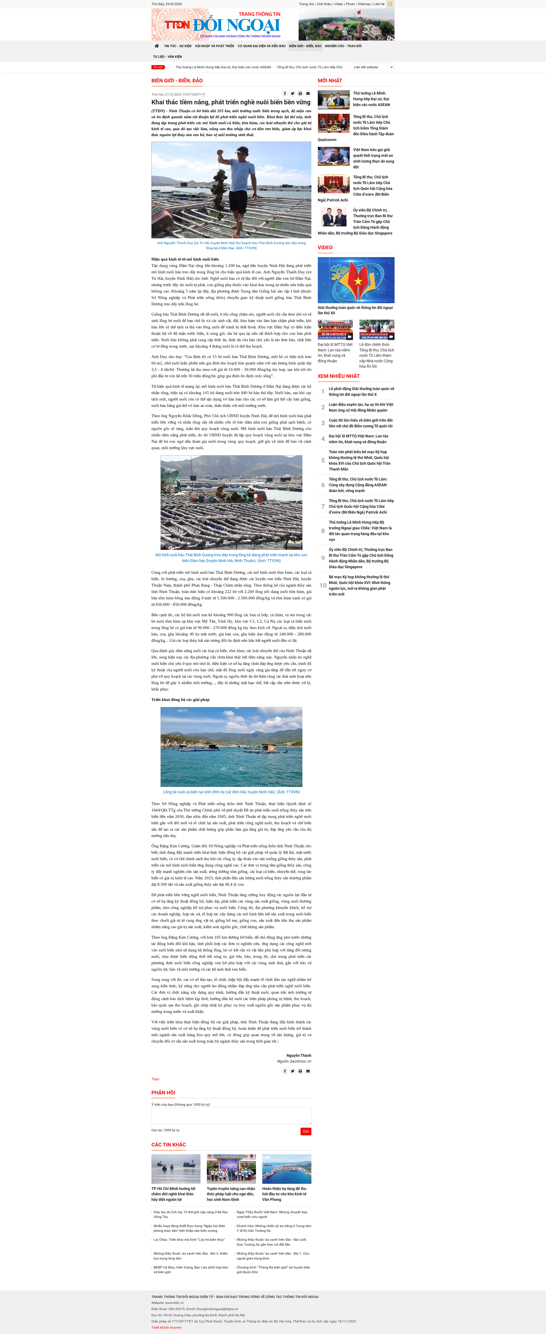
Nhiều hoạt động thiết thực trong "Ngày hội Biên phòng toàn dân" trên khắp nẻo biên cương (189, 1228)
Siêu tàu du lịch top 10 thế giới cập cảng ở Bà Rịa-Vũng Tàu (191, 1214)
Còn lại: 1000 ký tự (165, 1130)
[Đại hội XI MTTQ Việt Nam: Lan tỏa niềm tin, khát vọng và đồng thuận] (335, 329)
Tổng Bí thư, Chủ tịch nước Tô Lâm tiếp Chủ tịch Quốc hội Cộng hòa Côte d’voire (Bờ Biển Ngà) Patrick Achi (355, 188)
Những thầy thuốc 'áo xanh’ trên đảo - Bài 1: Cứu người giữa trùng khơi (273, 1255)
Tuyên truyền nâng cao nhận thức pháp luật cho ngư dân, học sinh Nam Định (231, 1193)
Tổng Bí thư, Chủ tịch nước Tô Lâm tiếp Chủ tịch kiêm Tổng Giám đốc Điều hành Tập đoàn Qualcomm (301, 67)
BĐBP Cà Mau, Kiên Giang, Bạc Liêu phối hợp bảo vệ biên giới (191, 1269)
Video (338, 4)
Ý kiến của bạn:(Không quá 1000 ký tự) (180, 1104)
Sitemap (364, 4)
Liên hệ (378, 4)
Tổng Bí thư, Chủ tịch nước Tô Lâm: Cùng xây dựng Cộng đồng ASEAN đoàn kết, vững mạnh (358, 485)
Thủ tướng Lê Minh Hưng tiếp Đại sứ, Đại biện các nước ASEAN (171, 67)
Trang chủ (306, 4)
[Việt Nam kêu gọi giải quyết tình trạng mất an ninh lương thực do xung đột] (334, 156)
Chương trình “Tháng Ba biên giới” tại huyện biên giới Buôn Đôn (273, 1269)
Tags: (155, 1079)
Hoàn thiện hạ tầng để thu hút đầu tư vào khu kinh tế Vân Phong (284, 1193)
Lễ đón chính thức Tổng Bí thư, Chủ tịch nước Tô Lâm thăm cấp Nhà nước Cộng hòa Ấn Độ (376, 355)
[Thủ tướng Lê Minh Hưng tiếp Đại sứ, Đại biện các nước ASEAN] (334, 99)
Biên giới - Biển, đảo (177, 81)
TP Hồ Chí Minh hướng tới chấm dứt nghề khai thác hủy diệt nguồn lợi (173, 1193)
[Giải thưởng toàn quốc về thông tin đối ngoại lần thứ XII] (356, 280)
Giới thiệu (324, 4)
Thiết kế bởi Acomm (166, 1327)
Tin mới (158, 67)
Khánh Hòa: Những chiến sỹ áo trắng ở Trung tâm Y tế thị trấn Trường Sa (274, 1228)
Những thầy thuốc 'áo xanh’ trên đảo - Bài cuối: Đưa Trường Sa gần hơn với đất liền (272, 1242)
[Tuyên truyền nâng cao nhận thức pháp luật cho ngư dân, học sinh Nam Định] (231, 1169)
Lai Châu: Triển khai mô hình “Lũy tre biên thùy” (189, 1240)
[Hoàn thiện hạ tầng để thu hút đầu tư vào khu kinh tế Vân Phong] (286, 1169)
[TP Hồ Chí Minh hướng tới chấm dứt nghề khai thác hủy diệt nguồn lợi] (175, 1169)
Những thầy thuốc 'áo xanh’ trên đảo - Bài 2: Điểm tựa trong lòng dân (191, 1255)
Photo (350, 4)
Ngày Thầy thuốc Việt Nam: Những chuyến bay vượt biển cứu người (272, 1214)
